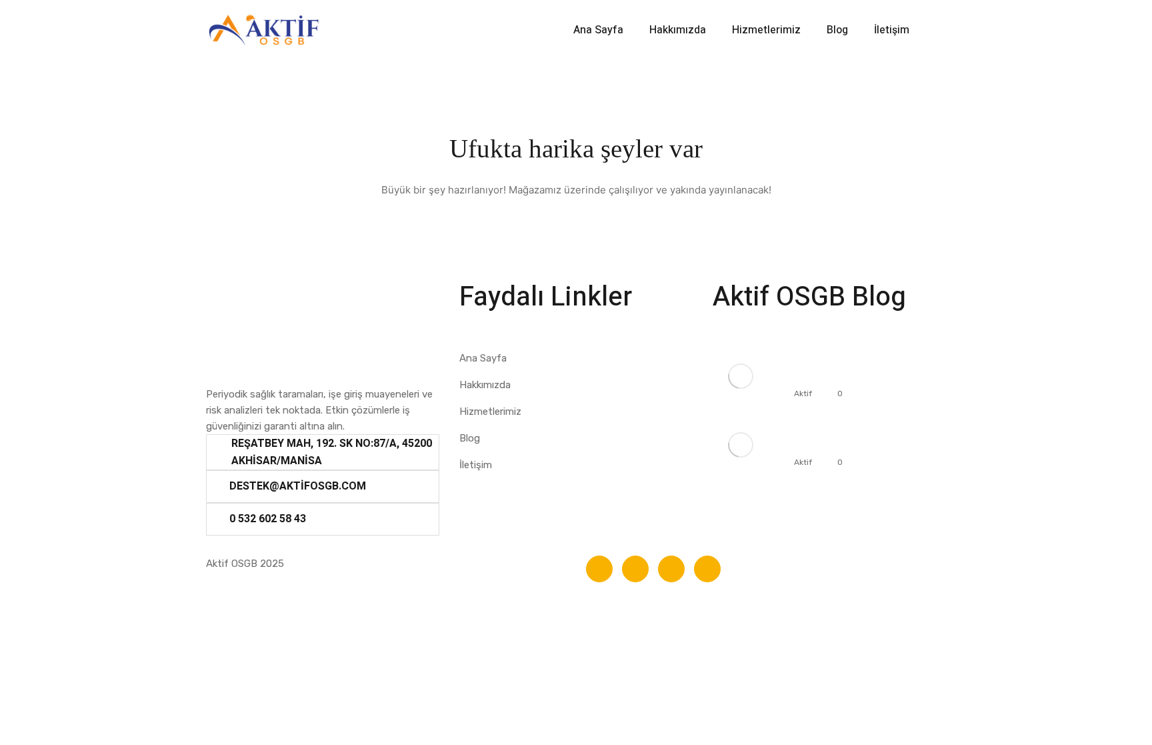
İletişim (891, 30)
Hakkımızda (677, 30)
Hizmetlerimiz (766, 30)
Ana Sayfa (598, 30)
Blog (837, 30)
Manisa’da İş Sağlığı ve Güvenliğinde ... (837, 433)
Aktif (803, 393)
